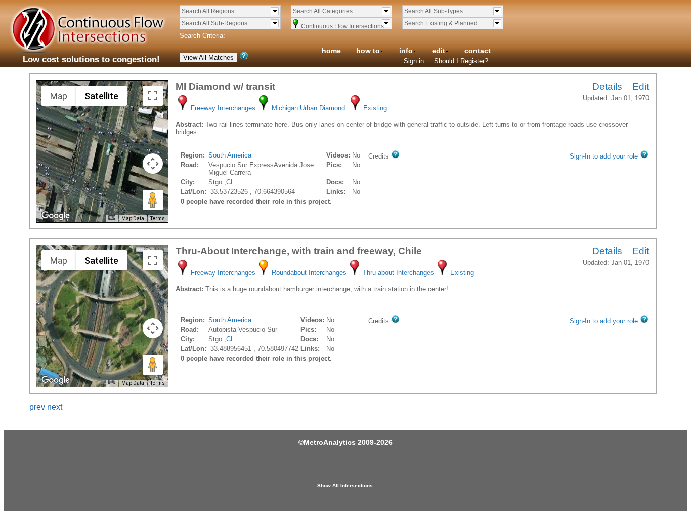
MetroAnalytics (330, 442)
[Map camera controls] (153, 163)
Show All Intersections (345, 485)
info (406, 51)
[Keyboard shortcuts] (111, 217)
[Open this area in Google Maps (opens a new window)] (55, 215)
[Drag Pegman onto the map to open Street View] (153, 200)
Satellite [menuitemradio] (101, 96)
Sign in (414, 61)
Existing (375, 108)
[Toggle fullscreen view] (153, 96)
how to (368, 51)
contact (477, 51)
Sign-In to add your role (604, 156)
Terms (157, 218)
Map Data (132, 218)
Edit (640, 86)
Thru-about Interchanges (398, 273)
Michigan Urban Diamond (308, 108)
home (331, 51)
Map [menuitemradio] (58, 96)
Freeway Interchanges (223, 108)
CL (230, 182)
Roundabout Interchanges (309, 273)
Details (607, 86)
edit (438, 51)
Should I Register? (461, 61)
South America (229, 155)
